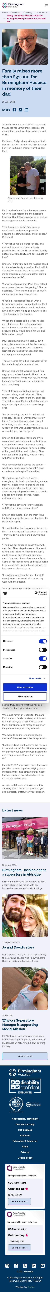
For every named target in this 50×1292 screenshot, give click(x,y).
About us (16, 12)
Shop (25, 1146)
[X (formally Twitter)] (20, 110)
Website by (25, 1287)
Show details (35, 678)
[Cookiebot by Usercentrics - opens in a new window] (35, 593)
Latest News (41, 12)
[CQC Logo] (16, 1170)
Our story (27, 12)
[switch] (43, 650)
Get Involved (25, 1129)
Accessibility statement (25, 1118)
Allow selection (25, 696)
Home (5, 12)
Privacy (25, 1152)
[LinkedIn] (26, 110)
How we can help (25, 1124)
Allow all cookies (25, 687)
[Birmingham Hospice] (13, 5)
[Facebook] (14, 110)
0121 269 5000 (26, 1271)
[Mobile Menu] (46, 5)
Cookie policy (25, 1157)
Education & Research (25, 1141)
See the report (19, 1201)
